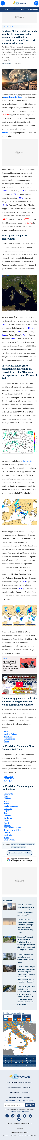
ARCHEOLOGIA (14, 1092)
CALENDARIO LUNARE (15, 1097)
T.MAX (10, 1019)
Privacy (30, 1123)
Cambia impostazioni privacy (19, 1132)
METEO (30, 1082)
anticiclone (30, 844)
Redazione (17, 1123)
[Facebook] (7, 1116)
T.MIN (5, 1019)
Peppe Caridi (7, 63)
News (14, 9)
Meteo (22, 9)
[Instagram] (13, 1116)
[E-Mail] (19, 1119)
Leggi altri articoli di (20, 853)
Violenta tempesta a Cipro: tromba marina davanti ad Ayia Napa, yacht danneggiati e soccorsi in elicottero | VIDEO (25, 925)
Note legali (24, 1123)
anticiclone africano (18, 847)
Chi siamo (9, 1123)
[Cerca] (36, 3)
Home (7, 9)
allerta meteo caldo (18, 844)
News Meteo (8, 26)
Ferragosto (27, 460)
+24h (7, 1016)
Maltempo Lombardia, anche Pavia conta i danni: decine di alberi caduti (25, 958)
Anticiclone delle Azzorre (13, 96)
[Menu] (3, 3)
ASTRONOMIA (27, 1087)
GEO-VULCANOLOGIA (14, 1087)
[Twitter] (18, 1116)
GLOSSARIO (27, 1097)
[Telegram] (24, 1116)
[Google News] (30, 1116)
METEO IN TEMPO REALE (19, 1082)
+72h (26, 1016)
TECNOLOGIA (25, 1092)
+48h (17, 1016)
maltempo (6, 132)
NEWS (8, 1082)
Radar (6, 741)
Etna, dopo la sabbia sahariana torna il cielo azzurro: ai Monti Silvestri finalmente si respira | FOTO (25, 909)
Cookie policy (19, 1128)
